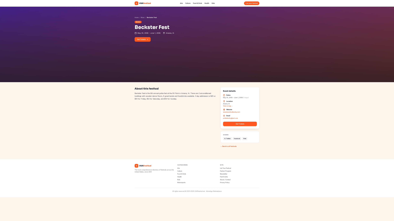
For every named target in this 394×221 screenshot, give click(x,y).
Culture (188, 3)
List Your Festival (225, 168)
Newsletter (223, 174)
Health (206, 3)
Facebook (237, 138)
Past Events (224, 177)
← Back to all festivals (228, 146)
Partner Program (225, 171)
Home (137, 17)
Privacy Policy (225, 182)
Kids (213, 3)
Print (244, 138)
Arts (181, 3)
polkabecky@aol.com (230, 118)
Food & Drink (197, 3)
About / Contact (225, 179)
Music (143, 17)
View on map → (228, 106)
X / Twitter (227, 138)
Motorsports (181, 182)
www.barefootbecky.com (231, 112)
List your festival (252, 3)
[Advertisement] (197, 66)
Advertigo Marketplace (214, 191)
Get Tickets (141, 39)
